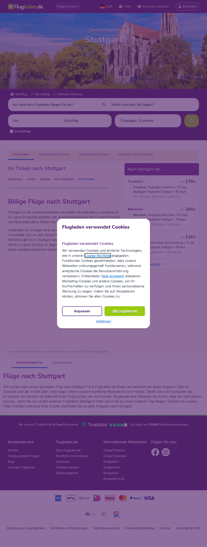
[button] (103, 321)
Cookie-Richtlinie (97, 256)
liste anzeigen (112, 276)
